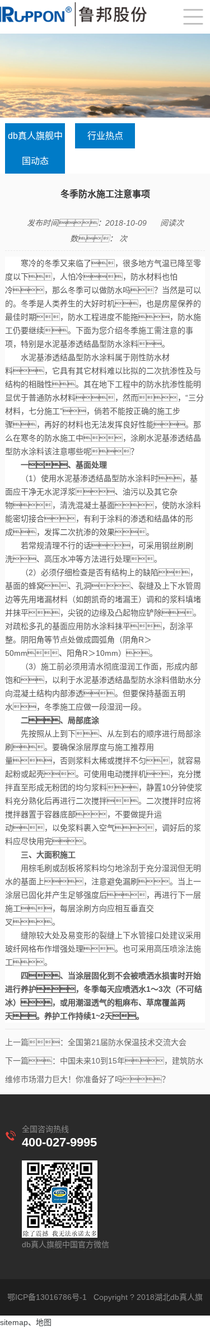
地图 (44, 1322)
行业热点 (105, 136)
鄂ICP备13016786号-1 (47, 1297)
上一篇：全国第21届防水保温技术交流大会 (95, 1042)
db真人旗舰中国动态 (35, 148)
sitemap (14, 1322)
